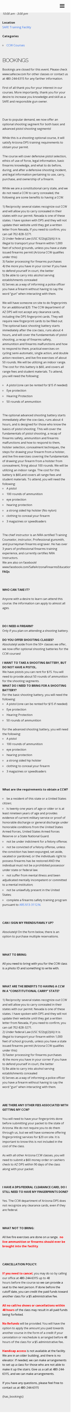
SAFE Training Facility (16, 27)
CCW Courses (16, 45)
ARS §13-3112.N (29, 905)
